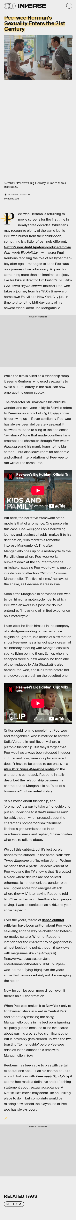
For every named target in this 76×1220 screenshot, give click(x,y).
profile (29, 769)
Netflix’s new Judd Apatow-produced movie (37, 247)
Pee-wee (62, 264)
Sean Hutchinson (20, 194)
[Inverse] (32, 6)
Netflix (11, 1204)
